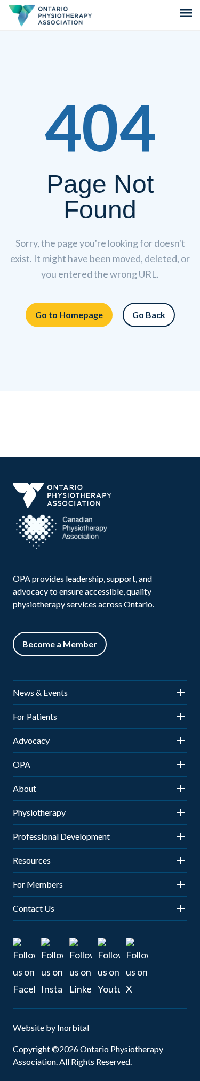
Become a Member (59, 644)
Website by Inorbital (51, 1027)
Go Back (148, 315)
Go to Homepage (69, 315)
